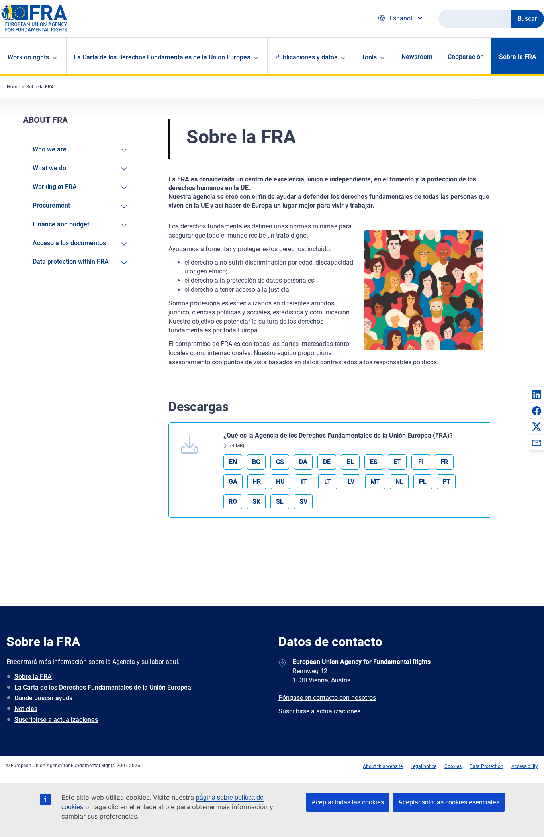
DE (327, 462)
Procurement (51, 205)
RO (233, 501)
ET (397, 462)
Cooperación (466, 57)
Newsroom (416, 57)
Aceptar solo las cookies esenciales (448, 802)
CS (280, 462)
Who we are (50, 149)
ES (374, 462)
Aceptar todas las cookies (347, 802)
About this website (383, 766)
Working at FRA (55, 187)
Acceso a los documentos (69, 243)
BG (256, 462)
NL (399, 481)
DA (303, 462)
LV (351, 481)
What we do (49, 168)
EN (233, 462)
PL (423, 481)
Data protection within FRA (71, 261)
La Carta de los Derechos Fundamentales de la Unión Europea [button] (162, 57)
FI (421, 462)
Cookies (453, 766)
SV (303, 501)
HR (256, 481)
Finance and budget (61, 224)
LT (327, 481)
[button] (536, 395)
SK (256, 501)
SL (280, 501)
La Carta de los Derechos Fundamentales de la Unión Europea (102, 687)
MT (375, 481)
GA (233, 481)
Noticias (25, 709)
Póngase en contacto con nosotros (327, 697)
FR (444, 462)
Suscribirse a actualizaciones (56, 719)
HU (280, 481)
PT (446, 481)
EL (350, 462)
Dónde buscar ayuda (43, 698)
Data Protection (486, 766)
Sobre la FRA (517, 57)
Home (13, 87)
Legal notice (423, 766)
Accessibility (524, 766)
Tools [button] (369, 57)
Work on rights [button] (28, 57)
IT (304, 481)
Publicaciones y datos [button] (306, 57)
